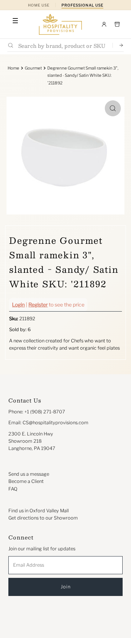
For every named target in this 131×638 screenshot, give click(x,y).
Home (13, 68)
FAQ (12, 489)
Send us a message (28, 474)
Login (18, 304)
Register (38, 304)
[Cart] (117, 24)
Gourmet (33, 68)
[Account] (104, 24)
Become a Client (26, 481)
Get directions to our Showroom (43, 518)
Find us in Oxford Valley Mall (38, 510)
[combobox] (62, 45)
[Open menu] (15, 21)
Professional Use (82, 5)
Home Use (38, 5)
